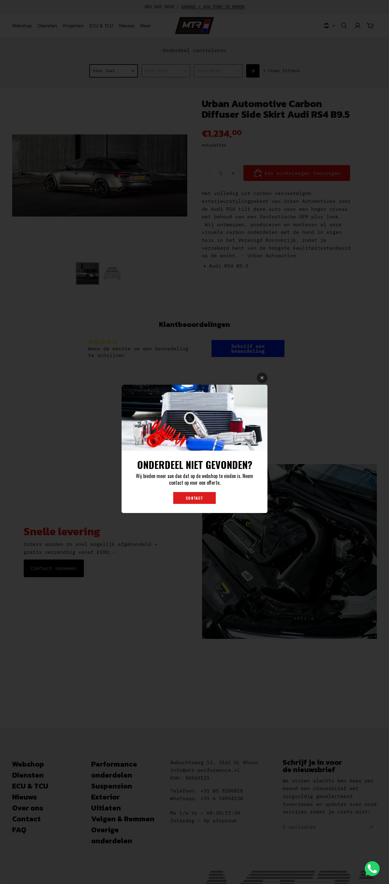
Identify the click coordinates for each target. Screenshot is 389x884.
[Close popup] (262, 378)
